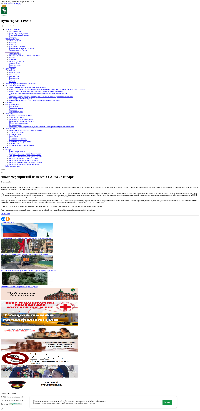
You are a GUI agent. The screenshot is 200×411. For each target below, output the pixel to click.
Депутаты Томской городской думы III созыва (25, 157)
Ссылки (12, 80)
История (8, 149)
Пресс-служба (10, 69)
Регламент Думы (15, 134)
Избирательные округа (13, 166)
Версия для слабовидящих (13, 3)
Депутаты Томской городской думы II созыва (25, 155)
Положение (13, 110)
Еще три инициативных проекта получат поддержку (19, 287)
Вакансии (12, 67)
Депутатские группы (16, 61)
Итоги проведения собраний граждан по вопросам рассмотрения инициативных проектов (41, 127)
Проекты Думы (14, 72)
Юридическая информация (18, 123)
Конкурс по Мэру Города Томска (20, 115)
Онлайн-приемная (15, 31)
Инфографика (14, 78)
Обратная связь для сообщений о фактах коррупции (27, 87)
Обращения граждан (12, 29)
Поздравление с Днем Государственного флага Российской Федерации (26, 238)
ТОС (6, 147)
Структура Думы (15, 54)
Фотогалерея (13, 74)
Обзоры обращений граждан (19, 35)
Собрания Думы (15, 40)
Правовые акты (10, 128)
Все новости (5, 214)
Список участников (16, 108)
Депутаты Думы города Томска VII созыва (24, 164)
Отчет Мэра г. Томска (16, 117)
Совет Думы (13, 136)
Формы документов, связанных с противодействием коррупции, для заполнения (38, 93)
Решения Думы (14, 143)
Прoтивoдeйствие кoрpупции (15, 85)
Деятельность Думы (12, 39)
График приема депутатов (18, 33)
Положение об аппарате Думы (20, 142)
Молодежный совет (12, 104)
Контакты (12, 37)
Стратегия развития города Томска (21, 145)
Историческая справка (17, 151)
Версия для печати (7, 222)
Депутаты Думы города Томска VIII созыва (24, 55)
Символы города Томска (18, 50)
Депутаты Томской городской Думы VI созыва (25, 162)
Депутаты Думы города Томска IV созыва (24, 158)
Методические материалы (18, 95)
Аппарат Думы (14, 63)
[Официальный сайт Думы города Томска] (4, 16)
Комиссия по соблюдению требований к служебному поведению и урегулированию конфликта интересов (47, 89)
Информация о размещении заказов (21, 48)
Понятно (167, 402)
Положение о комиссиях (18, 140)
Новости (12, 70)
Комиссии (12, 44)
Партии (12, 57)
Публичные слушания (17, 46)
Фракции (12, 59)
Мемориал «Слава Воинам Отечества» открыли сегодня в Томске (24, 254)
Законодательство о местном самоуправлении (25, 130)
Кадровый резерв (15, 65)
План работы (13, 106)
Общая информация (16, 112)
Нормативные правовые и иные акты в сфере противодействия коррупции (36, 91)
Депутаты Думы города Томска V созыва (23, 160)
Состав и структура (12, 52)
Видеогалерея (14, 76)
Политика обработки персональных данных (20, 84)
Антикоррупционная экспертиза (20, 99)
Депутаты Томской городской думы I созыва (25, 153)
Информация (9, 113)
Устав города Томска (16, 132)
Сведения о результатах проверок (21, 119)
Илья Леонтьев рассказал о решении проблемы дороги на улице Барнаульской (28, 270)
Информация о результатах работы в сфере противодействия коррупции (35, 100)
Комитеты (12, 42)
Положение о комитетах (17, 138)
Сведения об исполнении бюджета (21, 121)
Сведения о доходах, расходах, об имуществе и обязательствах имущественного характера (41, 97)
